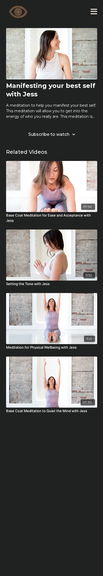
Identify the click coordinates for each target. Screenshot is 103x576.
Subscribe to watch (48, 134)
